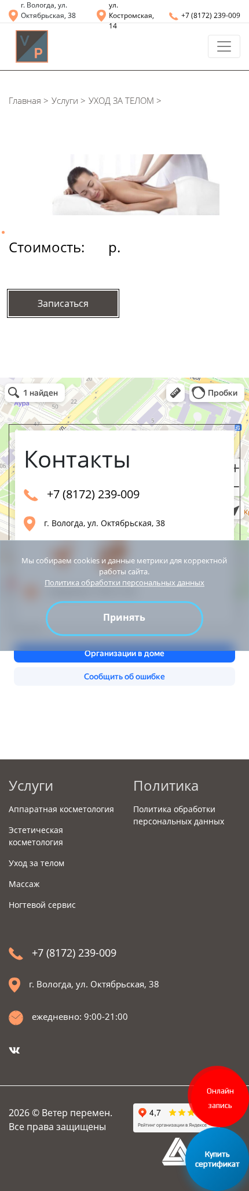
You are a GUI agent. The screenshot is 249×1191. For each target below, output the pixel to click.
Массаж (24, 883)
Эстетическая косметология (36, 836)
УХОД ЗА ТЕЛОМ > (125, 100)
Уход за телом (36, 862)
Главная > (29, 100)
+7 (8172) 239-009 (210, 15)
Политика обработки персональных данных (124, 582)
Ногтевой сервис (42, 904)
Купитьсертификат (217, 1158)
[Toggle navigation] (224, 46)
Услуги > (69, 100)
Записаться (63, 303)
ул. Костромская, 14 (131, 15)
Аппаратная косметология (61, 808)
